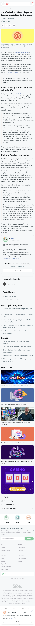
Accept (17, 621)
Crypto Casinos (5, 564)
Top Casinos (21, 555)
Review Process (5, 550)
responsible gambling (22, 52)
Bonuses (20, 561)
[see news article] (17, 377)
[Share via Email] (13, 25)
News (8, 8)
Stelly (5, 18)
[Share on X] (7, 25)
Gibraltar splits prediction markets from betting (18, 355)
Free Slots (20, 550)
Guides (3, 561)
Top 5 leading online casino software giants (17, 347)
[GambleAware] (14, 609)
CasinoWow (5, 590)
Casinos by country (6, 566)
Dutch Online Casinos (10, 296)
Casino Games (21, 547)
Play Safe (13, 8)
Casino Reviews (22, 558)
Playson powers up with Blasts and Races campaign (16, 385)
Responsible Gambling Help (12, 299)
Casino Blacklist (5, 569)
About (2, 544)
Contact (3, 547)
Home (4, 8)
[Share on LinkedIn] (10, 25)
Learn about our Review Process (11, 258)
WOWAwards (21, 544)
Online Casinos (22, 553)
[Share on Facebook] (3, 25)
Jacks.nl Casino (11, 284)
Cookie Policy (13, 618)
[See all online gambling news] (17, 517)
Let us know (17, 270)
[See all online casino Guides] (6, 517)
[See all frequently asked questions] (28, 517)
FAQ (2, 553)
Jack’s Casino (19, 94)
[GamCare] (26, 609)
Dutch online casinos (11, 73)
